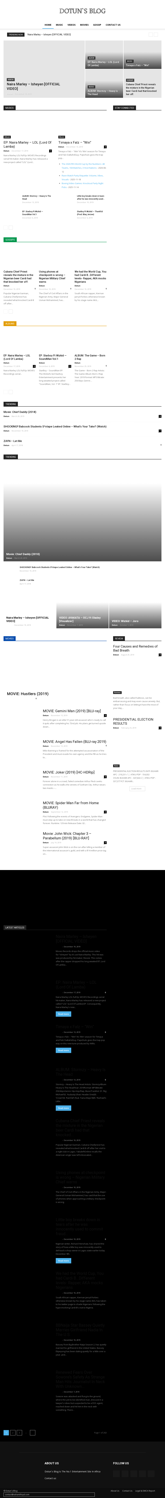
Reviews (117, 692)
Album (91, 58)
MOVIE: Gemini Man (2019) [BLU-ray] (72, 711)
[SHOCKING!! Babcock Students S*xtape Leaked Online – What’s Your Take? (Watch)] (10, 570)
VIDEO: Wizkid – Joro (125, 621)
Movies (84, 24)
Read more (63, 1014)
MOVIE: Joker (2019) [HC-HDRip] (69, 772)
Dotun (10, 93)
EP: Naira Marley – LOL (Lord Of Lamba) (76, 984)
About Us (115, 1490)
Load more (136, 788)
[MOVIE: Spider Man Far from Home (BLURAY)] (21, 813)
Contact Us (113, 24)
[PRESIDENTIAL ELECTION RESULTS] (137, 749)
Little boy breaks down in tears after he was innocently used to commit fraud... (79, 1226)
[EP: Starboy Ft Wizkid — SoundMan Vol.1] (12, 215)
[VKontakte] (142, 1474)
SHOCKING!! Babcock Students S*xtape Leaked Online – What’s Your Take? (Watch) (55, 426)
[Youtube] (151, 1474)
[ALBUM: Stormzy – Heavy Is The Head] (104, 83)
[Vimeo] (134, 1474)
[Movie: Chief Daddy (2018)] (82, 512)
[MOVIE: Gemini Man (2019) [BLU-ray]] (21, 721)
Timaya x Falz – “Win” (74, 142)
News (116, 766)
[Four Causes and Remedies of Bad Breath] (137, 676)
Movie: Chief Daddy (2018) (20, 412)
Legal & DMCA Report (145, 1490)
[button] (157, 25)
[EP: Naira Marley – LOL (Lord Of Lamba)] (104, 54)
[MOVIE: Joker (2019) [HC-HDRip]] (21, 782)
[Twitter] (125, 1474)
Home (48, 24)
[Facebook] (116, 1474)
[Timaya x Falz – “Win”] (142, 54)
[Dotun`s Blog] (82, 10)
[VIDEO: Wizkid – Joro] (135, 612)
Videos (72, 24)
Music (59, 24)
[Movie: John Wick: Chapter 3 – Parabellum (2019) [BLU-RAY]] (21, 843)
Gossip (97, 24)
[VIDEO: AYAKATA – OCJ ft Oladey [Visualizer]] (82, 612)
